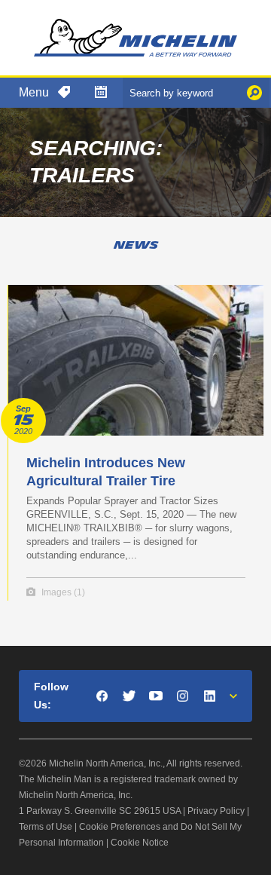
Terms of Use (45, 826)
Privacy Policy (216, 811)
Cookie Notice (140, 842)
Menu (34, 92)
